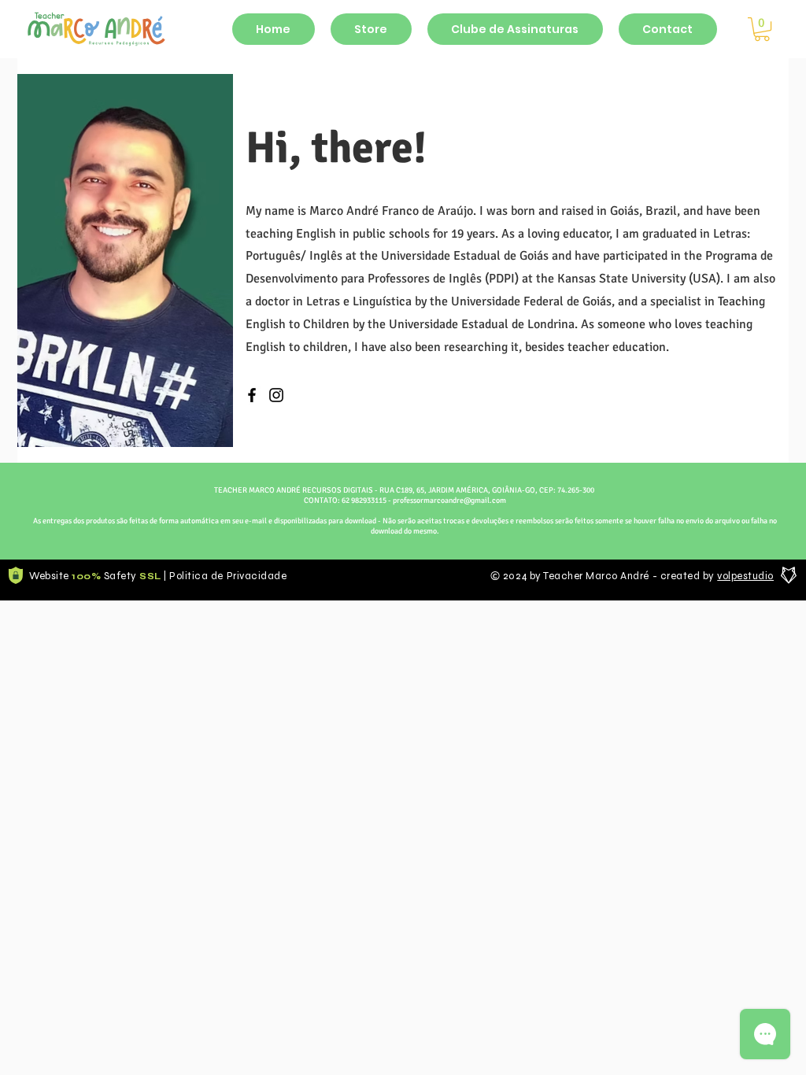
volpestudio (745, 576)
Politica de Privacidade (228, 576)
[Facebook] (251, 395)
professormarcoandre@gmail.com (449, 500)
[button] (762, 29)
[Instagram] (276, 395)
